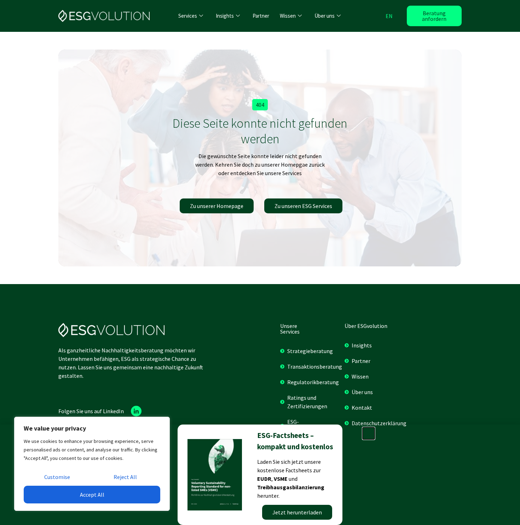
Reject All (125, 476)
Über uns (324, 15)
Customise (57, 476)
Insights (225, 15)
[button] (260, 104)
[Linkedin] (136, 411)
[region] (92, 464)
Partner (261, 15)
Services (187, 15)
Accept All (92, 494)
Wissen (288, 15)
